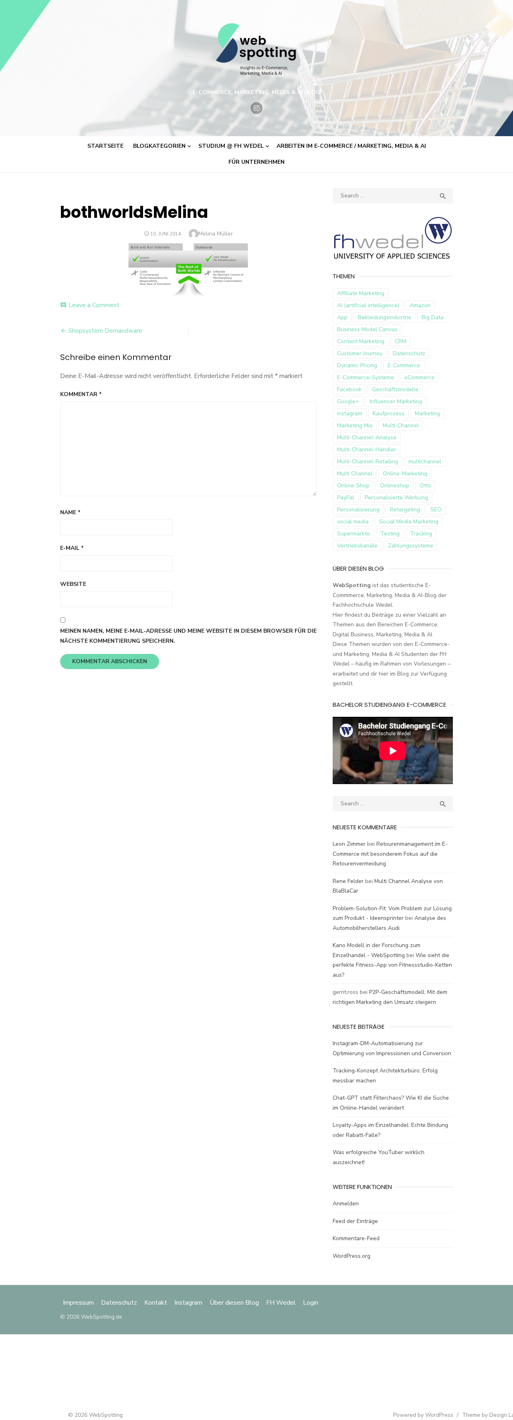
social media (353, 521)
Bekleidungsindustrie (384, 317)
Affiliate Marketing (360, 293)
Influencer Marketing (396, 401)
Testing (390, 533)
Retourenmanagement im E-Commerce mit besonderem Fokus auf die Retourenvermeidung (390, 853)
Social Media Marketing (408, 521)
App (342, 317)
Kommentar (81, 394)
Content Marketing (360, 341)
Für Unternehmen (256, 162)
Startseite (105, 146)
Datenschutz (409, 353)
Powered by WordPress (423, 1415)
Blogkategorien (159, 146)
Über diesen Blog (234, 1302)
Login (310, 1302)
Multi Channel (354, 473)
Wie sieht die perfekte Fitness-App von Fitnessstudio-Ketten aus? (392, 965)
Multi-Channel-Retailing (367, 461)
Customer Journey (359, 353)
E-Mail (72, 548)
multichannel (424, 461)
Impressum (79, 1302)
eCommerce (419, 377)
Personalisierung (358, 509)
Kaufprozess (388, 413)
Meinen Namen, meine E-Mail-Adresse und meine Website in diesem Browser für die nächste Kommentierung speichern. (188, 636)
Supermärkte (353, 533)
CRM (400, 341)
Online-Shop (353, 485)
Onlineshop (394, 485)
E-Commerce (404, 365)
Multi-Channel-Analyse (366, 437)
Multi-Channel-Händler (366, 449)
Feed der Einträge (355, 1221)
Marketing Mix (354, 425)
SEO (436, 509)
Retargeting (405, 509)
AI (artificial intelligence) (368, 305)
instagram (349, 413)
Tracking (421, 533)
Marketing (427, 413)
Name (70, 512)
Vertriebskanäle (357, 545)
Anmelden (346, 1203)
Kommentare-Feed (356, 1238)
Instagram (188, 1302)
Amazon (420, 305)
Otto (425, 485)
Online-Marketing (405, 473)
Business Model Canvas (367, 329)
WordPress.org (351, 1256)
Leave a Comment (94, 305)
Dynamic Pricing (357, 365)
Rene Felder (348, 881)
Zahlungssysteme (410, 545)
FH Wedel (281, 1302)
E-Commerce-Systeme (365, 377)
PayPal (345, 497)
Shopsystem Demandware (105, 331)
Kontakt (155, 1302)
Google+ (348, 401)
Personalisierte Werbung (396, 497)
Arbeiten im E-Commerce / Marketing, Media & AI (351, 146)
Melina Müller (215, 233)
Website (73, 584)
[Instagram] (256, 108)
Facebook (349, 389)
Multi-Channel (401, 425)
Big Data (433, 317)
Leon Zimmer (349, 844)
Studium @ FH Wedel (231, 146)
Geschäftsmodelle (395, 389)
